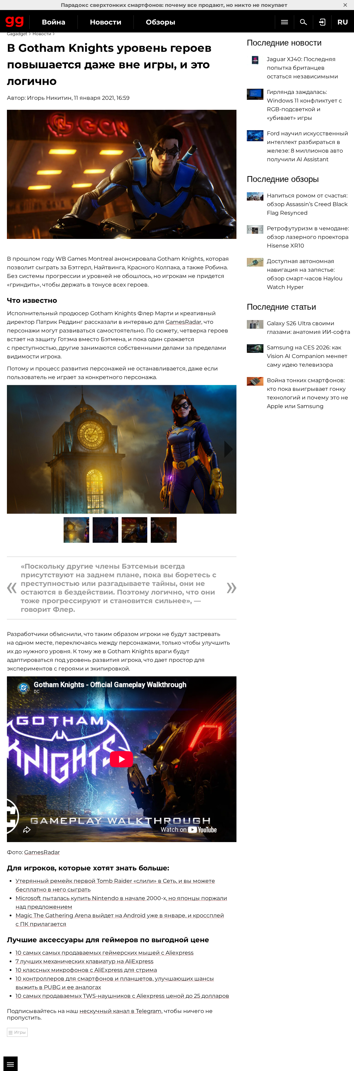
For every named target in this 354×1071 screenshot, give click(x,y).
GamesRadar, (184, 322)
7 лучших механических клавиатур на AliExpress (84, 961)
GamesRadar (42, 852)
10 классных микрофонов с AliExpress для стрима (86, 970)
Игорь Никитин (49, 98)
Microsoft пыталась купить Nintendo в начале (80, 898)
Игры (20, 1032)
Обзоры (160, 22)
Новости (105, 22)
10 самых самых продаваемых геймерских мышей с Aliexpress (105, 952)
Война (53, 22)
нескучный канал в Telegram (120, 1011)
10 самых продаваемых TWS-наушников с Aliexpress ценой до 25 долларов (122, 996)
